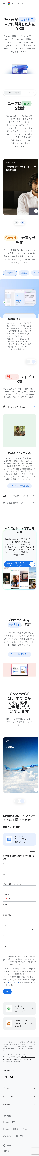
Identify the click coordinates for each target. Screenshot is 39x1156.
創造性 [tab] (24, 273)
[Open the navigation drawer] (3, 3)
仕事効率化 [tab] (10, 273)
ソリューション (12, 93)
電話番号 (6, 894)
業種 (4, 925)
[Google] (7, 1116)
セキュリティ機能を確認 (19, 486)
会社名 (5, 905)
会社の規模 (7, 915)
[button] (19, 1089)
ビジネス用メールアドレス (12, 884)
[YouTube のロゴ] (11, 1076)
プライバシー (8, 1136)
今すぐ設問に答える (18, 654)
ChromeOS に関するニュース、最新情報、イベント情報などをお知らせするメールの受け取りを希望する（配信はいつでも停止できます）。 (22, 960)
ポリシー (26, 1129)
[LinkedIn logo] (5, 1076)
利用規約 (19, 1136)
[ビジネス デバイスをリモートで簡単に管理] (36, 211)
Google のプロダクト (11, 1129)
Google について (10, 1122)
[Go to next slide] (22, 222)
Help (8, 1145)
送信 (7, 992)
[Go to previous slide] (17, 222)
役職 (4, 946)
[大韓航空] (36, 790)
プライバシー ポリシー (12, 982)
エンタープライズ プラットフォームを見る (16, 564)
